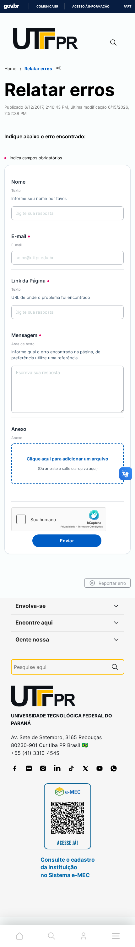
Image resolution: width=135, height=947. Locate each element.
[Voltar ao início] (45, 697)
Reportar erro (112, 583)
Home (10, 68)
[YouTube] (99, 768)
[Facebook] (15, 768)
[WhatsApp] (113, 768)
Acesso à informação (91, 6)
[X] (85, 768)
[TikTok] (71, 768)
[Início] (47, 40)
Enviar (67, 540)
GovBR (11, 6)
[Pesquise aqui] (115, 667)
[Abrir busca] (113, 42)
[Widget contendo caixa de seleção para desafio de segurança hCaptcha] (58, 519)
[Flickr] (29, 768)
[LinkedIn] (57, 768)
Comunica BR (47, 6)
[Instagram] (43, 768)
